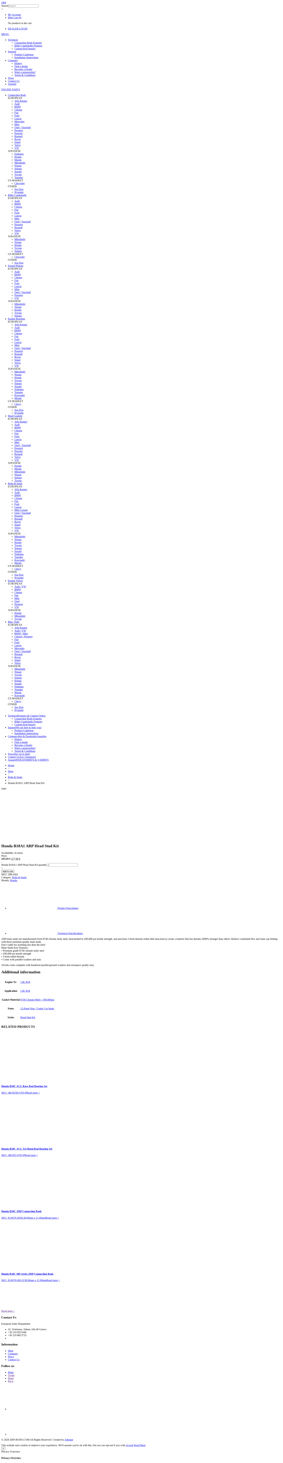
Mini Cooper (21, 510)
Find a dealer (21, 66)
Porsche (18, 133)
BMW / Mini (21, 633)
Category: (6, 877)
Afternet (69, 1439)
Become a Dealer (23, 69)
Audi (17, 104)
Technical (13, 39)
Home (11, 765)
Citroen (18, 109)
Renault (18, 136)
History (18, 63)
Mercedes (19, 121)
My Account (14, 14)
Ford (16, 115)
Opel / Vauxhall (22, 127)
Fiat (16, 112)
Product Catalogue (24, 54)
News (11, 78)
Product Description (67, 908)
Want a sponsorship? (25, 72)
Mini (16, 124)
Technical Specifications (70, 933)
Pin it (10, 1381)
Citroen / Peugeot (23, 636)
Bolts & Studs (15, 777)
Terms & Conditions (24, 75)
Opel (16, 601)
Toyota (18, 174)
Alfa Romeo (20, 101)
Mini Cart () (14, 17)
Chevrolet (19, 183)
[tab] (145, 897)
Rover (17, 139)
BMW (17, 106)
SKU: (4, 874)
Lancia (17, 118)
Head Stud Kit (27, 1017)
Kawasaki (19, 395)
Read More (140, 1445)
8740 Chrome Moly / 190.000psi (37, 999)
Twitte (11, 1375)
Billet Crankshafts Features (28, 45)
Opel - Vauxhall (22, 445)
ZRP (3, 2)
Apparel (12, 84)
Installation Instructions (26, 57)
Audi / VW (20, 586)
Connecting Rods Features (28, 42)
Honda (17, 156)
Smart (17, 142)
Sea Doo (18, 189)
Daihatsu (19, 154)
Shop (10, 771)
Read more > (33, 1092)
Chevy (17, 404)
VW (16, 148)
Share (11, 1372)
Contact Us (13, 81)
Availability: (7, 853)
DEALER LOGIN (18, 28)
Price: (4, 855)
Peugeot (18, 130)
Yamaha (18, 177)
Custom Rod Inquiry (25, 48)
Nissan (17, 165)
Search (4, 5)
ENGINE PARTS (10, 89)
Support (12, 51)
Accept (129, 1445)
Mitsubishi (19, 162)
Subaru (18, 168)
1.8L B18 (25, 982)
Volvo (17, 145)
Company (13, 60)
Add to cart (8, 871)
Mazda (17, 159)
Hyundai (18, 192)
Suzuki (18, 171)
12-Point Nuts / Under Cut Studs (37, 1008)
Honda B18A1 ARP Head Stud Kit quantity (24, 864)
